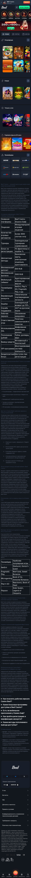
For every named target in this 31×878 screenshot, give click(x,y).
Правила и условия (8, 809)
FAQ (3, 800)
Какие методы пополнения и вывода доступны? (14, 723)
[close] (1, 2)
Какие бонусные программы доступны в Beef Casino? (14, 706)
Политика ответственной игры (11, 825)
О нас (4, 790)
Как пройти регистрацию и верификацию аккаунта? (13, 717)
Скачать (27, 2)
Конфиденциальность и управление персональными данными (13, 815)
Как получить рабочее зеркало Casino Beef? (15, 700)
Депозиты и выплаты (8, 804)
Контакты (5, 795)
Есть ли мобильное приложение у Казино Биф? (12, 711)
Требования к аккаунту (9, 820)
